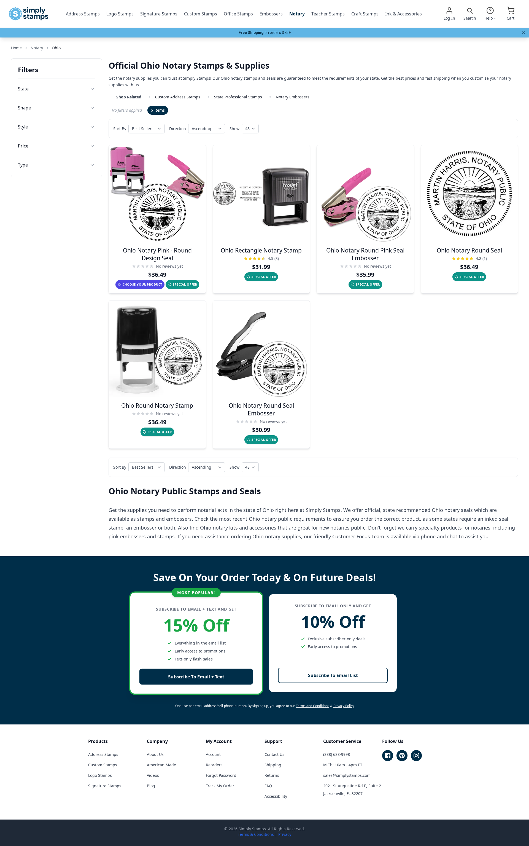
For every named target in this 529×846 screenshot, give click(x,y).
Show (234, 128)
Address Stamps (83, 14)
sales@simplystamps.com (347, 775)
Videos (153, 775)
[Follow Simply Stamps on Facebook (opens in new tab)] (387, 755)
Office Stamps (238, 14)
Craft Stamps (365, 14)
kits (233, 527)
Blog (151, 785)
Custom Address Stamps (177, 97)
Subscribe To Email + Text (196, 676)
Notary (297, 14)
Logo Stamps (120, 14)
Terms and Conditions (312, 705)
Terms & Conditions (256, 834)
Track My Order (220, 785)
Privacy (284, 834)
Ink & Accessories (403, 14)
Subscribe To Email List (333, 675)
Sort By (119, 128)
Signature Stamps (158, 14)
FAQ (268, 785)
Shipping (272, 764)
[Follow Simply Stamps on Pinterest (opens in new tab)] (401, 755)
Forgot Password (221, 775)
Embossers (271, 14)
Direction (177, 128)
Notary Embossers (292, 97)
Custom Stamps (200, 14)
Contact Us (274, 754)
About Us (155, 754)
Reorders (214, 764)
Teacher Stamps (328, 14)
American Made (161, 764)
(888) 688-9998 (336, 754)
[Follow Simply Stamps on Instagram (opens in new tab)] (416, 755)
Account (213, 754)
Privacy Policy (343, 705)
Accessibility (275, 796)
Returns (271, 775)
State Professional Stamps (238, 97)
